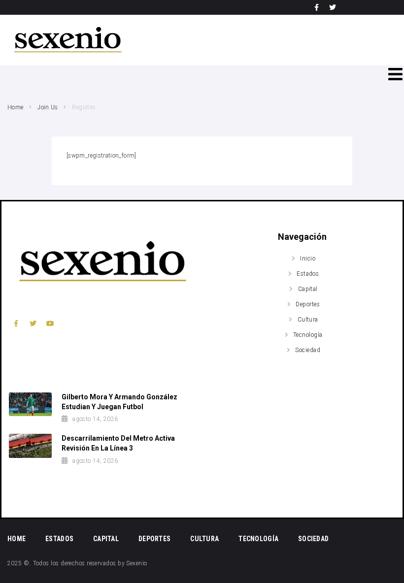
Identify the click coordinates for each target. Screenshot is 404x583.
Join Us (47, 107)
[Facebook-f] (316, 7)
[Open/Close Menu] (395, 74)
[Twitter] (332, 7)
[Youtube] (50, 323)
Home (15, 107)
